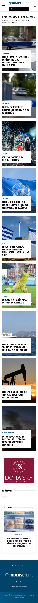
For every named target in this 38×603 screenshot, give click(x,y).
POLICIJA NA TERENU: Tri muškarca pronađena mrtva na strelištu (15, 110)
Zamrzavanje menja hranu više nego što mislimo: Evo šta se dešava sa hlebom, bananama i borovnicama (19, 542)
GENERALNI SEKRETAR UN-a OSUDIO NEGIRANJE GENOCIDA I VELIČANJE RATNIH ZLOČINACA (15, 204)
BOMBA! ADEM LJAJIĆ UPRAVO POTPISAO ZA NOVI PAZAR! (14, 301)
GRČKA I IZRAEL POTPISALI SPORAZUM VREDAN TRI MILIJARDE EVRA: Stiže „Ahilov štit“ (15, 251)
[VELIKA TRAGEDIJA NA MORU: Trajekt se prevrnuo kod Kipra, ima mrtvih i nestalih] (19, 333)
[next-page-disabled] (6, 497)
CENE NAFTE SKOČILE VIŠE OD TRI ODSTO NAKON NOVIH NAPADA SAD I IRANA (14, 394)
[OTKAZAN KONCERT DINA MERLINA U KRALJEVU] (19, 143)
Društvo (5, 153)
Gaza (4, 243)
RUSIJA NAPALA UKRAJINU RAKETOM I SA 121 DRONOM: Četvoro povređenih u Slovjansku (14, 441)
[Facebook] (16, 581)
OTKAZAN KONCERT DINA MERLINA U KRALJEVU (12, 159)
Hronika (5, 53)
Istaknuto (6, 296)
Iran (3, 388)
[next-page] (20, 550)
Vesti (4, 340)
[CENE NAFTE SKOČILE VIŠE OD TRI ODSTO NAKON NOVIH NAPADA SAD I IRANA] (19, 380)
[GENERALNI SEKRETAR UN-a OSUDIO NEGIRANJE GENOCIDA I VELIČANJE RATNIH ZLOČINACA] (19, 190)
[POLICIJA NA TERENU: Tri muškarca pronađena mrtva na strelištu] (19, 95)
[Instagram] (20, 581)
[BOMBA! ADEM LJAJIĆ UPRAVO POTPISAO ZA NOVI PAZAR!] (19, 285)
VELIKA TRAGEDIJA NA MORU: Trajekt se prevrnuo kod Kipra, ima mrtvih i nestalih (15, 347)
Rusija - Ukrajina (8, 433)
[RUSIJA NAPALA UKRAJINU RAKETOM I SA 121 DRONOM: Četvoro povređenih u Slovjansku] (19, 428)
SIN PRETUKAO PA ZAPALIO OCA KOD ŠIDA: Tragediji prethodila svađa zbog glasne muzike (15, 61)
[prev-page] (3, 497)
